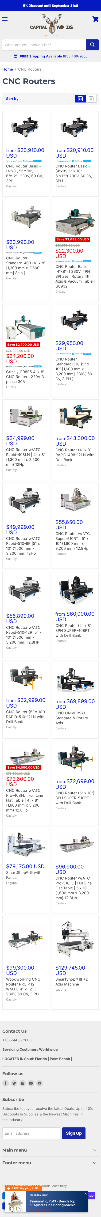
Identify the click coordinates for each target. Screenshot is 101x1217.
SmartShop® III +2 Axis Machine (71, 981)
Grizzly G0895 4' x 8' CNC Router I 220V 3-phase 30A (26, 376)
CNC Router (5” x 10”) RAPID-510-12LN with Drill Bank (25, 716)
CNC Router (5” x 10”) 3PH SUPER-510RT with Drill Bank (74, 798)
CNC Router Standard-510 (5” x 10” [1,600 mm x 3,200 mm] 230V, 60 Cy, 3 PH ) (73, 369)
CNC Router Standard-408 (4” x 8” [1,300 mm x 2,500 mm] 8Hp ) (26, 265)
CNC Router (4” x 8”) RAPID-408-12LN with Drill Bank (74, 454)
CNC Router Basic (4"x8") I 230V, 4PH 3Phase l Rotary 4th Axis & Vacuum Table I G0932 (75, 276)
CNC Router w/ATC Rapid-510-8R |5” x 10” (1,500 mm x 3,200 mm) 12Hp (23, 546)
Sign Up (74, 1133)
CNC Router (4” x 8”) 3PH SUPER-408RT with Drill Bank (74, 630)
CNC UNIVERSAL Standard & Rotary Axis (71, 718)
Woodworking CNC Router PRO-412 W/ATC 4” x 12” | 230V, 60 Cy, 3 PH (23, 986)
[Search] (92, 44)
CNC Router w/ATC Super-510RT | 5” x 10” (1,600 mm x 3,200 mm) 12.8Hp (72, 541)
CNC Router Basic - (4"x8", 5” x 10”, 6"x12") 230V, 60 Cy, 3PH (24, 173)
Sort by (12, 99)
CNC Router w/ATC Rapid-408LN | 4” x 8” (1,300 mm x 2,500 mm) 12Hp (25, 457)
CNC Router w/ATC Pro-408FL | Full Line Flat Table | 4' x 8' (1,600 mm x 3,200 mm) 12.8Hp (24, 800)
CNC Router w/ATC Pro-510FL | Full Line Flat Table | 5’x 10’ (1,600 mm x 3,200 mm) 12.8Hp (73, 888)
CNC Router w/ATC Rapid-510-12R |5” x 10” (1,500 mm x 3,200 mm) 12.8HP (24, 635)
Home (7, 69)
